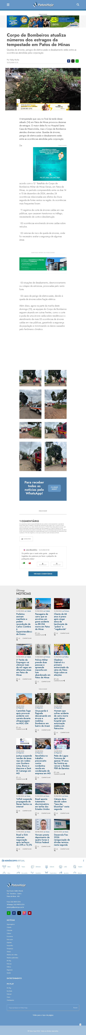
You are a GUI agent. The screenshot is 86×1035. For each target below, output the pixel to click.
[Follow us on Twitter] (19, 913)
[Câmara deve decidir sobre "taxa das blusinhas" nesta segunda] (62, 788)
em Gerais (27, 796)
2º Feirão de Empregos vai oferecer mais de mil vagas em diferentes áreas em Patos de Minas (23, 667)
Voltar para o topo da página (43, 1015)
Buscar (75, 1008)
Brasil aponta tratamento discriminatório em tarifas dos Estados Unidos (42, 804)
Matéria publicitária (12, 958)
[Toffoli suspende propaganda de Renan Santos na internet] (24, 788)
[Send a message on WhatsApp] (8, 913)
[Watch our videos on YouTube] (29, 913)
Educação (10, 939)
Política (9, 967)
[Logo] (43, 4)
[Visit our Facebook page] (14, 913)
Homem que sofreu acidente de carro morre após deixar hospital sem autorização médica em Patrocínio (61, 719)
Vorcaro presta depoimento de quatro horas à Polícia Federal (42, 838)
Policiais (9, 964)
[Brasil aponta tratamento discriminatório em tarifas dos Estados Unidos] (43, 788)
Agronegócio (11, 924)
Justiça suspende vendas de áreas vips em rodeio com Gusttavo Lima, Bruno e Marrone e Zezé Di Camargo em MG (24, 764)
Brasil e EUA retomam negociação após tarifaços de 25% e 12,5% (24, 839)
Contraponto (10, 1000)
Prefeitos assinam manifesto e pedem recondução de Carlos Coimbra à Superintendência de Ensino (24, 624)
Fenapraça (10, 949)
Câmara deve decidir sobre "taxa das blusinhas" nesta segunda (61, 804)
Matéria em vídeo (12, 955)
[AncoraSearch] (78, 5)
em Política (65, 657)
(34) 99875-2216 (19, 904)
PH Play (9, 961)
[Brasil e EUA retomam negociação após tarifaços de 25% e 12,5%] (24, 824)
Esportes (9, 942)
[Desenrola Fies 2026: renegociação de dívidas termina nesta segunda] (62, 824)
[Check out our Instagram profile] (24, 913)
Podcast (9, 994)
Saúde (9, 973)
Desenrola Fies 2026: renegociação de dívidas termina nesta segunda (62, 839)
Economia (10, 936)
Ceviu (8, 997)
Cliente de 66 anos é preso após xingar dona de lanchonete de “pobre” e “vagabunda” (60, 622)
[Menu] (8, 4)
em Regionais (20, 708)
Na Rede (9, 991)
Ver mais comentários (43, 574)
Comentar (27, 539)
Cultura (9, 933)
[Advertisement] (43, 1030)
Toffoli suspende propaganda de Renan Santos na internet (24, 803)
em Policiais (65, 611)
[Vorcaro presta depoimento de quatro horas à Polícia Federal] (43, 824)
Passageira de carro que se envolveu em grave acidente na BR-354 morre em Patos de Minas (42, 622)
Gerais (9, 952)
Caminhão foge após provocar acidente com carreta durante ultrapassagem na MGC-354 (23, 717)
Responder (42, 565)
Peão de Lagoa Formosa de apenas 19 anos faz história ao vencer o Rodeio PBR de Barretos (62, 762)
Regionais (9, 970)
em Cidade (28, 611)
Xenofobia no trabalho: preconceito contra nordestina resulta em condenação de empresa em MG (43, 764)
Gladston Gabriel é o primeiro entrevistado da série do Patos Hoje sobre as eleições (61, 667)
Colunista (9, 930)
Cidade (9, 927)
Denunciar (57, 565)
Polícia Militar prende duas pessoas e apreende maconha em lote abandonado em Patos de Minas (42, 668)
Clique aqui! (54, 488)
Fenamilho (10, 946)
